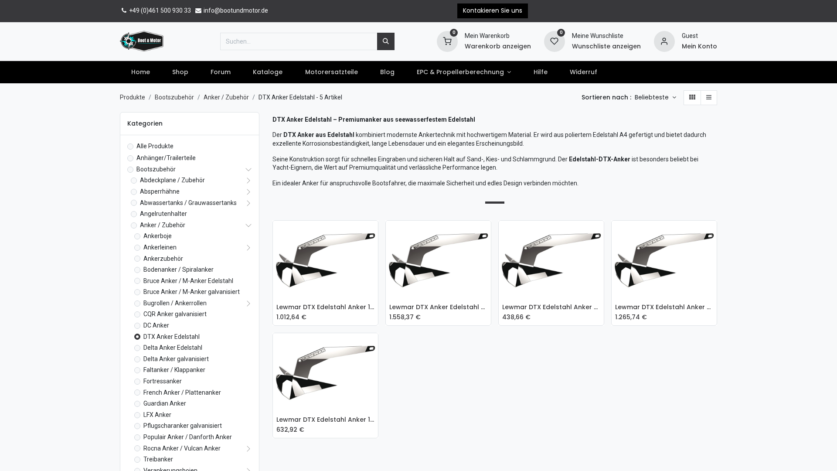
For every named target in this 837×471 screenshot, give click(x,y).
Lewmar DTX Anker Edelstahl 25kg (438, 307)
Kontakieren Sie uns (492, 10)
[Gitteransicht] (692, 97)
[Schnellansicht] (373, 233)
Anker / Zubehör (226, 97)
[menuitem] (140, 72)
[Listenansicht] (709, 97)
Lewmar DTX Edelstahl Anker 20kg (664, 307)
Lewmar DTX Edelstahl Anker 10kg (325, 420)
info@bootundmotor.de (235, 10)
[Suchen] (386, 41)
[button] (655, 97)
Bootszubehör (174, 97)
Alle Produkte (155, 146)
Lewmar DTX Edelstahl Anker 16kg (325, 307)
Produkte (132, 97)
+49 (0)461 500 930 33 (159, 10)
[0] (447, 40)
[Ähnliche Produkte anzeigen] (373, 292)
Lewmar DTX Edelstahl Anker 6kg (551, 307)
